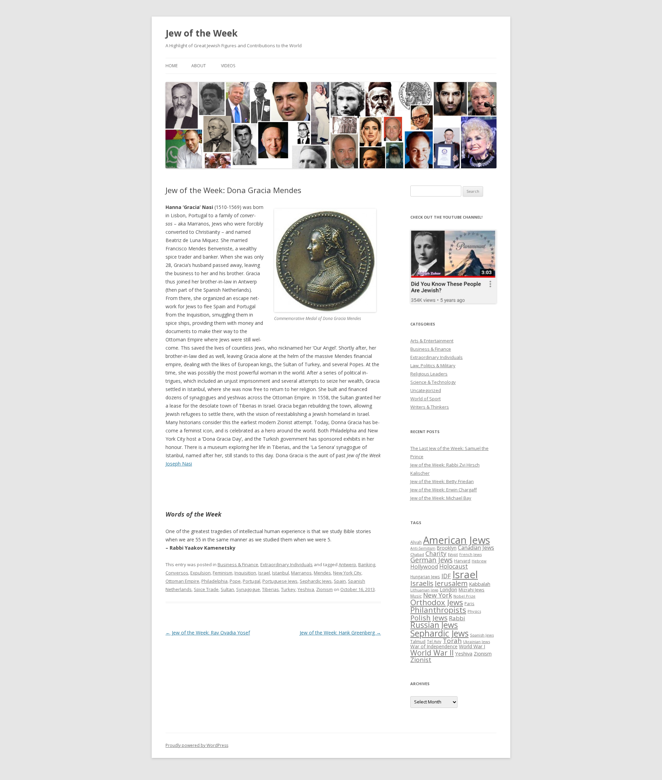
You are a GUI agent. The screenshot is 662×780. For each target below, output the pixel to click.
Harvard (462, 561)
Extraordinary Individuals (286, 564)
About (198, 66)
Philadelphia (214, 581)
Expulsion (200, 573)
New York (437, 595)
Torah (452, 640)
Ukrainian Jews (476, 641)
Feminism (222, 573)
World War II (432, 653)
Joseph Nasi (179, 463)
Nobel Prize (464, 596)
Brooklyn (447, 547)
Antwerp (347, 564)
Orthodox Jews (436, 602)
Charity (436, 553)
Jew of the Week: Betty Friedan (442, 481)
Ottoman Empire (182, 581)
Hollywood (424, 566)
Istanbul (280, 573)
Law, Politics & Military (432, 365)
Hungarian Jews (425, 576)
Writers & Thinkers (429, 407)
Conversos (177, 573)
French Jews (470, 554)
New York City (347, 573)
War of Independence (434, 646)
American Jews (456, 540)
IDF (446, 576)
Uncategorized (425, 390)
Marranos (301, 573)
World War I (472, 646)
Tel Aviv (434, 641)
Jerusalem (451, 583)
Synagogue (248, 589)
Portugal (251, 581)
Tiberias (270, 589)
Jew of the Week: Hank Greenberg (340, 632)
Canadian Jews (476, 547)
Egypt (453, 554)
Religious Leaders (429, 374)
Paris (469, 603)
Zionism (324, 589)
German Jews (431, 559)
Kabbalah (479, 583)
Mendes (322, 573)
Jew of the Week (202, 33)
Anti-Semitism (422, 548)
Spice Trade (206, 589)
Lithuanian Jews (424, 590)
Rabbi (457, 618)
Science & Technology (433, 382)
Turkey (288, 589)
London (448, 589)
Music (416, 596)
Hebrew (479, 560)
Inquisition (245, 573)
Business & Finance (238, 564)
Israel (264, 573)
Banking (366, 564)
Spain (340, 581)
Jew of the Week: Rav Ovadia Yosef (208, 632)
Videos (228, 66)
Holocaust (453, 566)
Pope (235, 581)
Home (172, 66)
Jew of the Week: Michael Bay (440, 498)
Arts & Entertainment (431, 341)
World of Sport (425, 399)
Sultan (227, 589)
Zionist (420, 659)
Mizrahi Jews (471, 590)
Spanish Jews (482, 635)
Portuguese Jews (280, 581)
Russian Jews (434, 624)
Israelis (421, 583)
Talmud (417, 641)
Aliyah (416, 542)
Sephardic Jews (316, 581)
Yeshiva (306, 589)
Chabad (417, 554)
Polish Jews (429, 617)
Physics (474, 611)
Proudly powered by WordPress (197, 745)
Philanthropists (438, 609)
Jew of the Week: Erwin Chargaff (443, 490)
